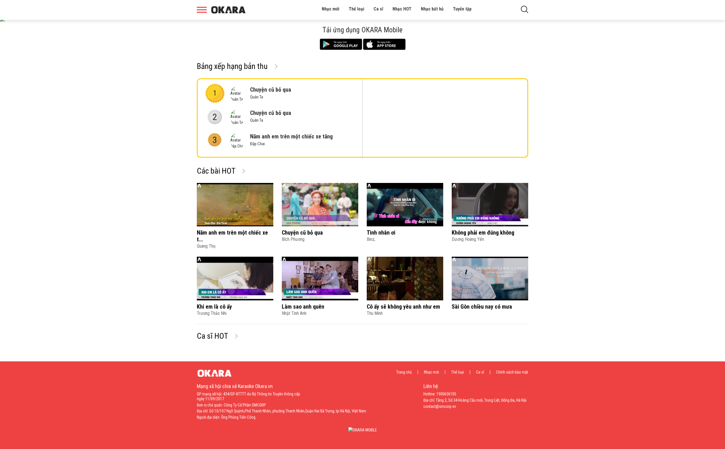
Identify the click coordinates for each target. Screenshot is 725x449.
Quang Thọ (206, 246)
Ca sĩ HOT (212, 336)
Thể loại (356, 9)
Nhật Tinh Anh (294, 313)
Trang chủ (404, 372)
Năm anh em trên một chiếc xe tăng (291, 139)
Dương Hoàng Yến (468, 239)
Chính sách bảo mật (512, 372)
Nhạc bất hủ (432, 9)
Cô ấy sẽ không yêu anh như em (403, 306)
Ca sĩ (378, 9)
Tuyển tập (462, 9)
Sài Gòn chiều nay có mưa (482, 306)
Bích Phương (293, 239)
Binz (370, 239)
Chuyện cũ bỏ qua (270, 93)
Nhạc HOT (402, 9)
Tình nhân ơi (381, 232)
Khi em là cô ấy (214, 306)
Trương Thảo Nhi (212, 313)
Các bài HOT (216, 171)
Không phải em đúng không (483, 232)
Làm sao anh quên (303, 306)
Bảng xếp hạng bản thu (232, 66)
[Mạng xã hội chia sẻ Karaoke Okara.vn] (228, 10)
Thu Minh (375, 313)
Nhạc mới (330, 9)
